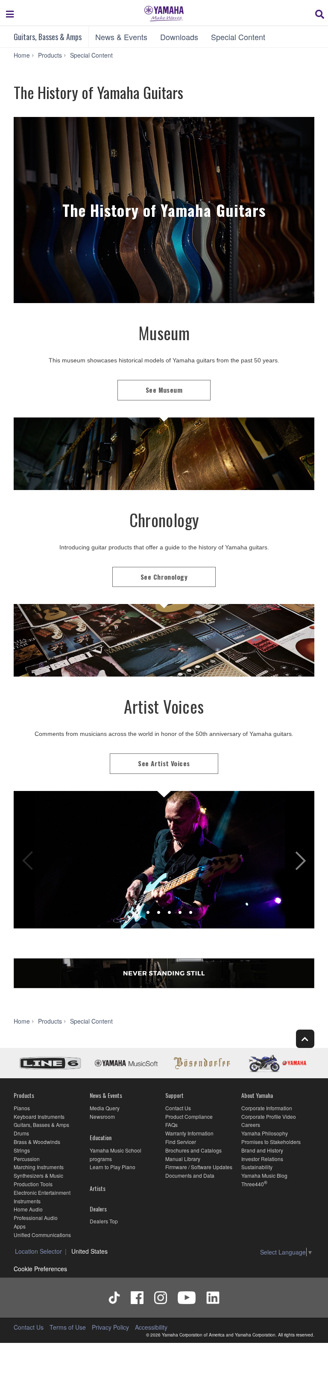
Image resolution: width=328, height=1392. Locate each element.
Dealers (98, 1208)
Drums (21, 1133)
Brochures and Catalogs (193, 1150)
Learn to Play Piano (112, 1166)
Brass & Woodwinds (37, 1141)
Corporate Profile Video (268, 1116)
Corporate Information (266, 1108)
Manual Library (182, 1158)
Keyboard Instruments (39, 1116)
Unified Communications (42, 1234)
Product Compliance (189, 1116)
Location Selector (38, 1251)
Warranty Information (189, 1133)
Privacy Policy (110, 1327)
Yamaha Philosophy (264, 1133)
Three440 (252, 1184)
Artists (97, 1188)
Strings (22, 1150)
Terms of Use (68, 1327)
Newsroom (102, 1116)
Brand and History (262, 1150)
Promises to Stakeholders (271, 1141)
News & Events (121, 36)
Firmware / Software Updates (198, 1166)
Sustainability (256, 1166)
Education (100, 1137)
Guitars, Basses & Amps (48, 36)
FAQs (171, 1124)
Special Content (238, 36)
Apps (20, 1226)
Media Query (105, 1108)
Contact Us (178, 1108)
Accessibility (151, 1327)
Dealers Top (104, 1221)
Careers (250, 1124)
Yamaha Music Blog (264, 1175)
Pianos (22, 1108)
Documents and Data (189, 1175)
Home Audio (28, 1209)
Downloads (179, 36)
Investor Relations (262, 1158)
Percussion (27, 1158)
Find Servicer (180, 1141)
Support (174, 1095)
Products (24, 1095)
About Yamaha (257, 1095)
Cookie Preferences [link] (40, 1268)
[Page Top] (305, 1039)
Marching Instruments (39, 1166)
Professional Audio (36, 1217)
